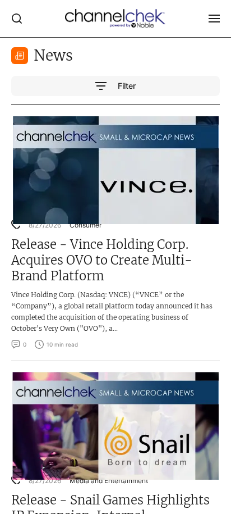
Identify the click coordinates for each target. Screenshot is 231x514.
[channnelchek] (115, 18)
